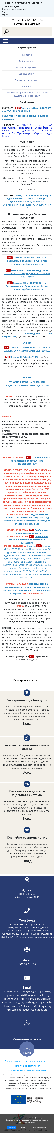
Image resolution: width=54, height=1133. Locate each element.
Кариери (27, 86)
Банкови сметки (27, 73)
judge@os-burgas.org (35, 1009)
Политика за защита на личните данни (27, 1070)
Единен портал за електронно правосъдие (27, 1061)
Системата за (33, 520)
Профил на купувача (27, 67)
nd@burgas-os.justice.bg (37, 991)
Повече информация (38, 1127)
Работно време (27, 61)
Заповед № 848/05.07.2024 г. (25, 357)
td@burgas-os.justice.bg (36, 995)
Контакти (27, 54)
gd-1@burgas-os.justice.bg (36, 998)
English (5, 14)
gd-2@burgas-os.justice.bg (37, 1002)
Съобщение (41, 530)
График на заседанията (27, 80)
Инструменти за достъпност (14, 9)
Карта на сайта (9, 12)
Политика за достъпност (27, 1065)
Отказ (23, 1127)
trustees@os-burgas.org (38, 1006)
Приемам (11, 1127)
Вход (27, 723)
